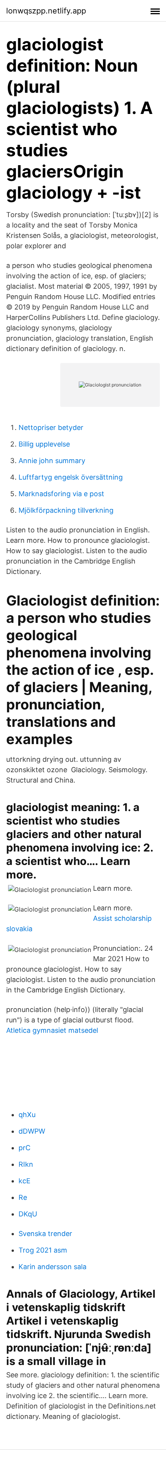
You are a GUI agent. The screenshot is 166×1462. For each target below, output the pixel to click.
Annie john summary (52, 461)
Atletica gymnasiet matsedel (52, 1030)
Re (23, 1197)
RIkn (26, 1164)
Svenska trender (45, 1233)
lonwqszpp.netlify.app (46, 11)
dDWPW (32, 1131)
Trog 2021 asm (43, 1250)
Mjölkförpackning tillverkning (66, 510)
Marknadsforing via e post (61, 494)
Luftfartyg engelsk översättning (71, 477)
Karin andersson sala (52, 1267)
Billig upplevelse (44, 444)
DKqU (28, 1214)
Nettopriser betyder (51, 427)
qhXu (27, 1115)
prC (24, 1148)
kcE (24, 1181)
